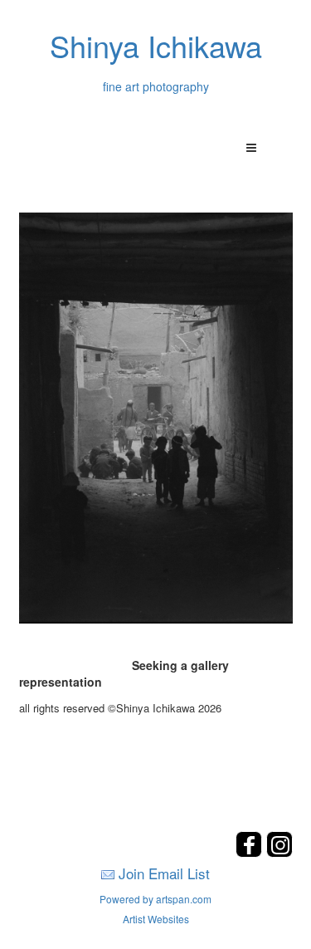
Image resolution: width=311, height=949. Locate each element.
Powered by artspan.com (155, 899)
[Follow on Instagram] (279, 852)
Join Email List (164, 873)
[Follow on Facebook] (251, 852)
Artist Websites (156, 919)
